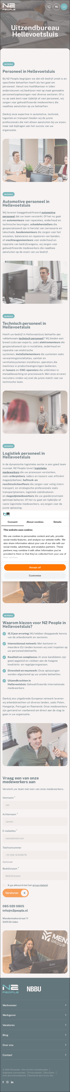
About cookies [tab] (35, 522)
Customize (35, 575)
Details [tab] (58, 522)
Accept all (35, 567)
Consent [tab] (13, 522)
